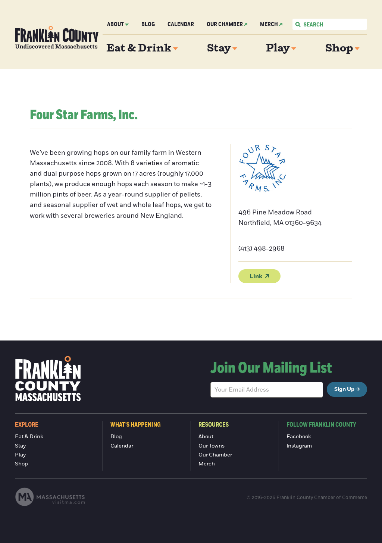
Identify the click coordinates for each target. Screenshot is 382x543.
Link (256, 276)
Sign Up (344, 389)
